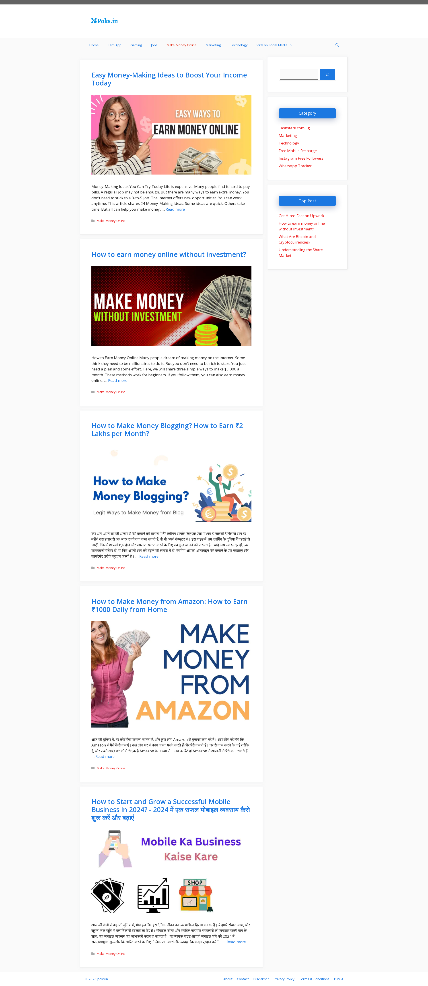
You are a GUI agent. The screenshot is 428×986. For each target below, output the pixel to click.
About (228, 979)
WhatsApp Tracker (295, 165)
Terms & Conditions (314, 979)
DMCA (338, 979)
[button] (337, 45)
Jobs (154, 45)
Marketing (213, 45)
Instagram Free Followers (301, 158)
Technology (239, 45)
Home (94, 45)
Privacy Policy (284, 979)
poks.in (102, 979)
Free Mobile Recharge (298, 150)
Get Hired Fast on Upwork (301, 215)
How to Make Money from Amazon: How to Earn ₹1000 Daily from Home (169, 605)
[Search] (327, 74)
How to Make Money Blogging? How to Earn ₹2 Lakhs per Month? (167, 429)
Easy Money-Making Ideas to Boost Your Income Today (169, 78)
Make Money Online (182, 45)
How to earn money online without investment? (168, 254)
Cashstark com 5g (294, 127)
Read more (175, 209)
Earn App (114, 45)
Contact (243, 979)
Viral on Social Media (272, 45)
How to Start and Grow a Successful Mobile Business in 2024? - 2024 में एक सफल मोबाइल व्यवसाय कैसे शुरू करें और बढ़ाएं (170, 809)
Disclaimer (261, 979)
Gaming (136, 45)
